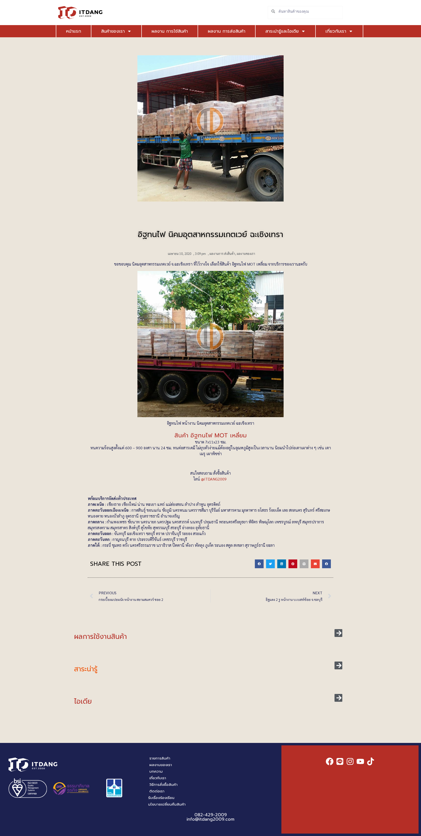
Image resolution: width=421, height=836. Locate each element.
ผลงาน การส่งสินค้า (226, 31)
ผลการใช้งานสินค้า (100, 636)
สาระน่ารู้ (85, 669)
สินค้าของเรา (113, 31)
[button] (259, 563)
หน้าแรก (73, 31)
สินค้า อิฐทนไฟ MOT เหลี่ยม (210, 435)
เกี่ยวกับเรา (335, 31)
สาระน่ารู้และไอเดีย (282, 31)
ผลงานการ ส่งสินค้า (222, 253)
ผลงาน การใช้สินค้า (170, 31)
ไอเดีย (83, 701)
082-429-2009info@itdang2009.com (210, 817)
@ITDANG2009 (214, 478)
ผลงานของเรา (246, 253)
